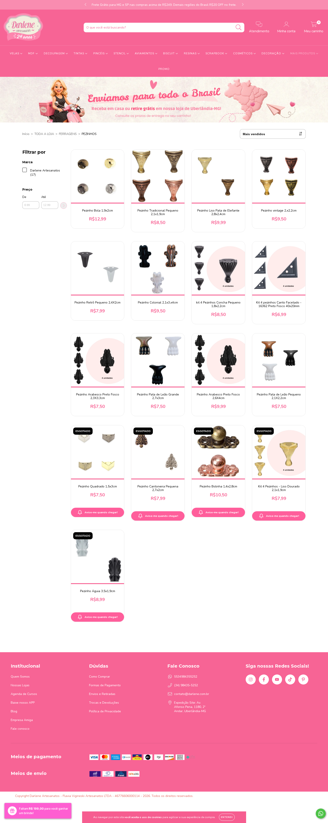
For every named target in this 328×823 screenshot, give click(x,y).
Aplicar (63, 205)
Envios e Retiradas (102, 694)
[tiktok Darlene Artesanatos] (290, 679)
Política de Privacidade (105, 711)
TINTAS (79, 53)
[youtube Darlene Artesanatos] (277, 679)
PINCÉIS (99, 53)
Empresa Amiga (22, 720)
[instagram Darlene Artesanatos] (251, 679)
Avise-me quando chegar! (101, 512)
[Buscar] (238, 27)
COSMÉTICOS (243, 53)
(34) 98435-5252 (186, 685)
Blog (14, 711)
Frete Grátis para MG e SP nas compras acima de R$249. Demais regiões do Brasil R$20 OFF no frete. (164, 5)
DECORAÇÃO (272, 53)
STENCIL (120, 53)
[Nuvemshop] (299, 796)
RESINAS (190, 53)
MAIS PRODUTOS (303, 53)
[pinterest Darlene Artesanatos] (303, 679)
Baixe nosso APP (23, 703)
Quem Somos (20, 676)
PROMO (164, 69)
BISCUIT (169, 53)
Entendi (227, 817)
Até (43, 197)
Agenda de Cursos (24, 694)
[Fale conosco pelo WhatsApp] (321, 814)
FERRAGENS (68, 134)
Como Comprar (99, 676)
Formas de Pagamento (105, 685)
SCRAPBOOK (215, 53)
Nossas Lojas (20, 685)
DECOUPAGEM (55, 53)
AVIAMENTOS (145, 53)
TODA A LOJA (44, 134)
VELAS (15, 53)
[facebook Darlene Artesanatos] (264, 679)
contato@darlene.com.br (191, 694)
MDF (31, 53)
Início (25, 134)
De (24, 197)
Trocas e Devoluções (104, 703)
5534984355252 (185, 676)
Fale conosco (20, 729)
